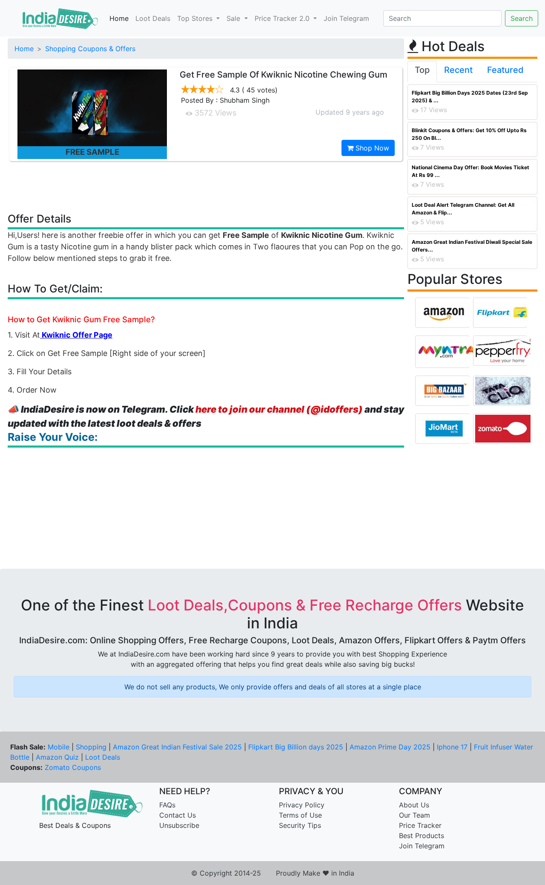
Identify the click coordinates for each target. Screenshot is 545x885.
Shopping (91, 747)
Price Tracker (420, 825)
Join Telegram (346, 18)
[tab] (422, 71)
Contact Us (177, 815)
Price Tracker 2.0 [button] (283, 18)
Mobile (58, 747)
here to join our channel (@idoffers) (279, 409)
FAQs (167, 805)
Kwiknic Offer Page (76, 334)
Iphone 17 (452, 747)
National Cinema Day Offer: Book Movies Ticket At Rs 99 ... (470, 171)
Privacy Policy (301, 805)
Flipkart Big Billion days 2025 (295, 747)
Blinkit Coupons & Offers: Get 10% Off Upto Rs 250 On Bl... (469, 134)
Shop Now (371, 148)
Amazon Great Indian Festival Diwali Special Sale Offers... (472, 246)
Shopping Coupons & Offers (90, 48)
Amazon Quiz (57, 757)
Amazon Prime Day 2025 (390, 747)
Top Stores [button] (196, 18)
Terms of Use (300, 815)
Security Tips (300, 825)
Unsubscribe (179, 825)
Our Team (414, 815)
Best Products (421, 835)
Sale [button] (234, 18)
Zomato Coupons (73, 767)
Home (119, 18)
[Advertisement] (206, 186)
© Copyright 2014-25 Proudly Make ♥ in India (272, 873)
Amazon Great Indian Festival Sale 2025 (177, 747)
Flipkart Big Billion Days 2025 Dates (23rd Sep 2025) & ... (470, 97)
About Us (414, 805)
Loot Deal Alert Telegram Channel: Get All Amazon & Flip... (463, 209)
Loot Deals (152, 18)
